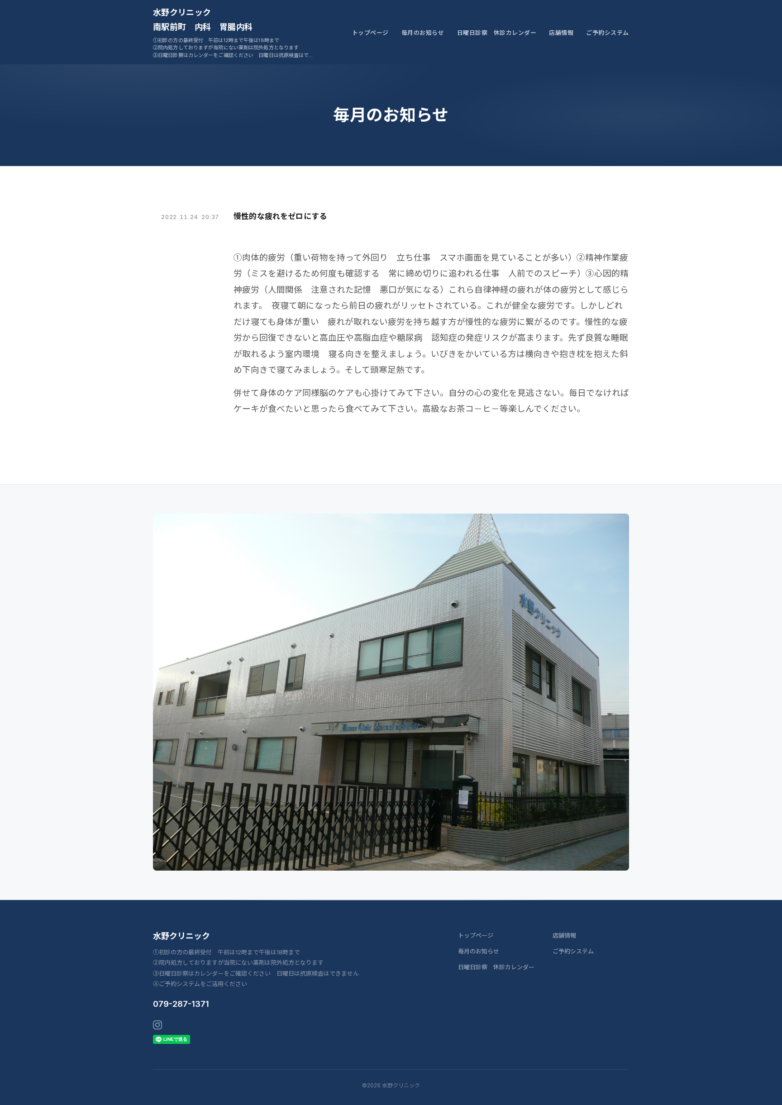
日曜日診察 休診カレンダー (497, 32)
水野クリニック (181, 936)
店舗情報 (561, 32)
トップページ (370, 32)
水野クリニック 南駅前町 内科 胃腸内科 (203, 20)
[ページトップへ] (758, 1088)
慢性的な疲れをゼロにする (280, 216)
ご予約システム (607, 32)
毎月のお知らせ (422, 32)
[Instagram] (157, 1024)
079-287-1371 (181, 1004)
